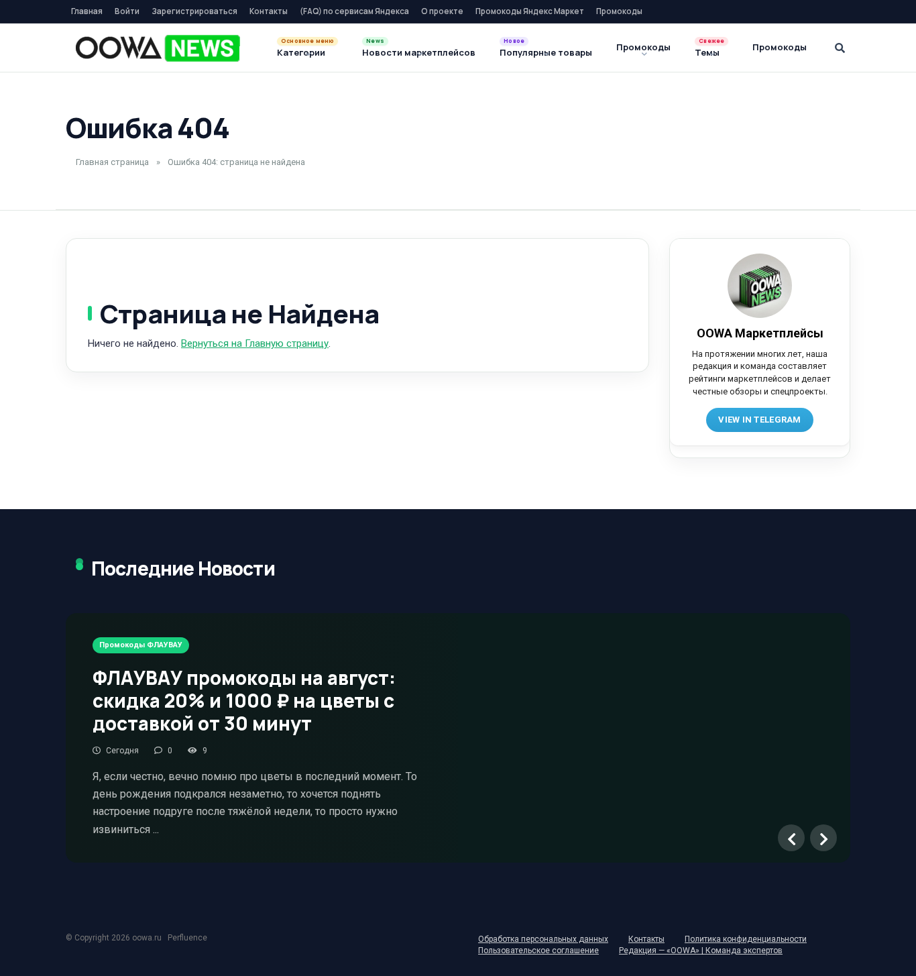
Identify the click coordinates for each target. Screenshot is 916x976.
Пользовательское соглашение (538, 950)
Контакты (268, 11)
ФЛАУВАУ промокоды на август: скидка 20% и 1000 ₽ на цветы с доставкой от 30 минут (244, 700)
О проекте (442, 11)
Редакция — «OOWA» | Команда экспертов (701, 950)
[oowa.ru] (158, 48)
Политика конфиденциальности (746, 939)
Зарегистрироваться (194, 11)
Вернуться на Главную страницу (255, 343)
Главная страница (112, 162)
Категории (301, 52)
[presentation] (791, 837)
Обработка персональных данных (543, 939)
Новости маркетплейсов (418, 52)
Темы (707, 52)
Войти (127, 11)
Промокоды (619, 11)
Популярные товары (546, 52)
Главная (87, 11)
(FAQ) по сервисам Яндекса (354, 11)
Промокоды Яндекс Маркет (529, 11)
